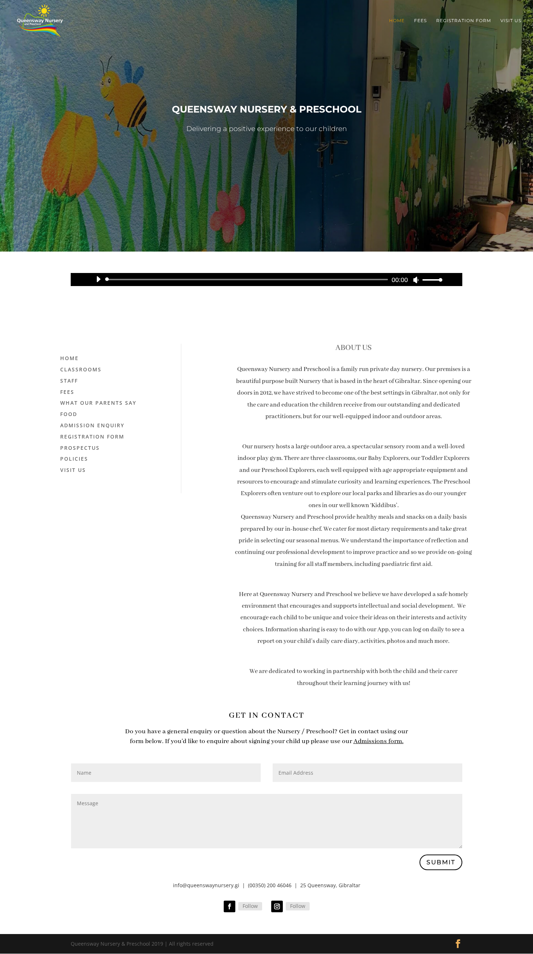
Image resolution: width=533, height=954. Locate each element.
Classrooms (81, 369)
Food (68, 414)
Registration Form (463, 20)
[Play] (98, 279)
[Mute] (416, 280)
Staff (69, 380)
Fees (420, 20)
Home (397, 20)
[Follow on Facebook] (229, 906)
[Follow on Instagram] (277, 906)
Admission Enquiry (92, 425)
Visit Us (510, 20)
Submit (440, 862)
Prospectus (80, 447)
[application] (266, 279)
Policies (74, 458)
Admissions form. (379, 741)
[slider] (430, 279)
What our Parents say (98, 402)
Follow (250, 905)
